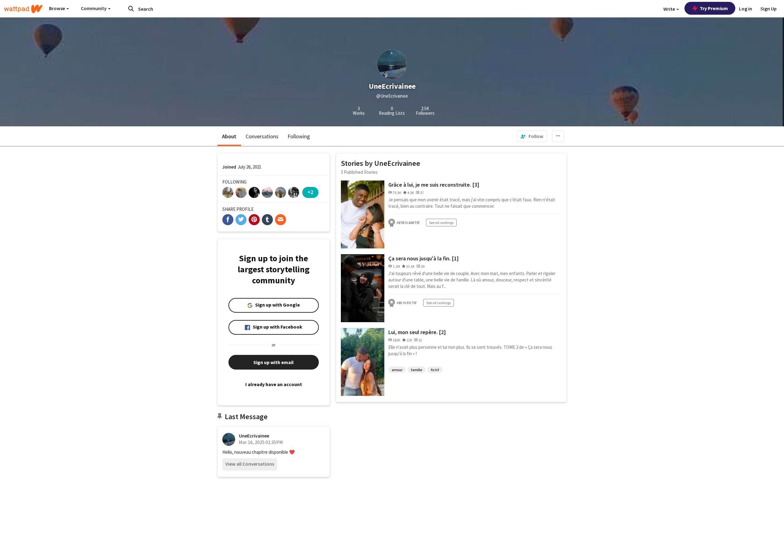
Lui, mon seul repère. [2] (417, 332)
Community (94, 8)
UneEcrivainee (254, 435)
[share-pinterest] (254, 219)
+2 (310, 191)
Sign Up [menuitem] (768, 9)
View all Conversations (249, 464)
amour (397, 369)
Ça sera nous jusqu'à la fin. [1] (423, 258)
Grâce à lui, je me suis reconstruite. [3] (433, 184)
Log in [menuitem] (745, 9)
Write (669, 9)
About (229, 136)
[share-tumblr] (267, 219)
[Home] (23, 9)
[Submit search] (131, 8)
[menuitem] (532, 136)
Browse (57, 8)
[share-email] (280, 219)
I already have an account (273, 384)
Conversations (262, 136)
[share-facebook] (227, 219)
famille (416, 369)
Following (299, 136)
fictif (435, 369)
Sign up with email (273, 362)
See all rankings (441, 222)
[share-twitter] (241, 219)
